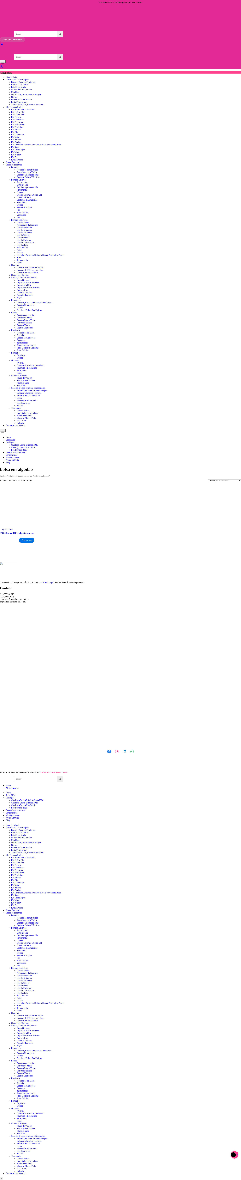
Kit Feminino (17, 127)
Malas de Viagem (24, 378)
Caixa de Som (23, 410)
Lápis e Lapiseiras (25, 328)
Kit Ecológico (17, 122)
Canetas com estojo (25, 315)
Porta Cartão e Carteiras (21, 99)
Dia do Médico (23, 237)
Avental (20, 363)
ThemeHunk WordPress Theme (53, 772)
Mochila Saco (23, 383)
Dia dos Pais (11, 77)
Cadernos (21, 340)
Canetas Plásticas (24, 323)
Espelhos (21, 355)
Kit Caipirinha (17, 114)
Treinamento (22, 260)
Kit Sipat (15, 147)
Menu (8, 785)
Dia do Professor (24, 240)
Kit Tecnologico (18, 149)
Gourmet (15, 360)
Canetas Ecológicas (25, 305)
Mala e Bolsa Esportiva (21, 89)
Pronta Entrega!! (13, 162)
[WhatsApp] (132, 751)
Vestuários (21, 215)
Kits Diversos (17, 160)
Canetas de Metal (24, 317)
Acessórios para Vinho (27, 172)
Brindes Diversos (18, 180)
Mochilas (15, 92)
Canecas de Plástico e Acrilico (30, 270)
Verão (19, 262)
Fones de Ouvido (24, 415)
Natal (19, 250)
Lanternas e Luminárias (27, 200)
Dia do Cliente (23, 235)
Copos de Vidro (24, 285)
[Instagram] (117, 751)
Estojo (19, 398)
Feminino (15, 353)
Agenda (20, 335)
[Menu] (3, 61)
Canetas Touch (23, 325)
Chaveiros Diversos (19, 275)
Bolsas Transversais (19, 84)
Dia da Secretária (24, 227)
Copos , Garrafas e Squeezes (23, 277)
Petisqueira (21, 370)
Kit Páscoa (16, 139)
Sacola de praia (23, 403)
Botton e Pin (22, 185)
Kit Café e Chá (17, 112)
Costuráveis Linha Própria (17, 79)
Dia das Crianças (24, 230)
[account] (1, 67)
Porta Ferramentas (19, 102)
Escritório (15, 330)
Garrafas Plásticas (24, 292)
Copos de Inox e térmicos (28, 282)
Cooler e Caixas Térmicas (28, 177)
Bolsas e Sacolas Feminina (28, 395)
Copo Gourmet (23, 280)
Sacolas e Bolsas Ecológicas (29, 310)
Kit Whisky (16, 155)
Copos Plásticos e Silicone (28, 287)
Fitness (20, 192)
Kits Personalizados (14, 107)
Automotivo (22, 182)
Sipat (19, 257)
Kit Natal (15, 137)
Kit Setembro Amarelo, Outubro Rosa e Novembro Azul (36, 144)
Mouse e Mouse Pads (26, 418)
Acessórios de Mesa (25, 333)
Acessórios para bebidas (27, 170)
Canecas (15, 265)
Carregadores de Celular (27, 413)
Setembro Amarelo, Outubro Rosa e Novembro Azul (40, 255)
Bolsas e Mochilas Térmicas (29, 393)
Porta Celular (22, 212)
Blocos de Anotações (26, 338)
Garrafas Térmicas (25, 295)
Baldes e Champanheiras (27, 175)
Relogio (20, 423)
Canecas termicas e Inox (27, 272)
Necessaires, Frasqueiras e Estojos (26, 94)
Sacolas (20, 405)
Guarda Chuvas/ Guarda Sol (29, 195)
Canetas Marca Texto (26, 320)
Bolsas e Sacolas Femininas (23, 82)
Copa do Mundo (13, 825)
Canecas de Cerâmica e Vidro (30, 267)
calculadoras (22, 343)
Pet (18, 210)
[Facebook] (109, 751)
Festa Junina (22, 247)
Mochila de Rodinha (26, 380)
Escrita (14, 312)
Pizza (19, 373)
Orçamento (27, 540)
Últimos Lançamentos (15, 425)
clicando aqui (47, 582)
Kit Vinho (15, 152)
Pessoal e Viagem (24, 207)
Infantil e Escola (24, 197)
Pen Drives (21, 420)
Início (2, 476)
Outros (14, 97)
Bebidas (14, 167)
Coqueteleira (22, 290)
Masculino (21, 202)
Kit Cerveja (16, 117)
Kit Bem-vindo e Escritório (23, 109)
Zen (18, 217)
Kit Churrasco (17, 119)
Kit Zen (14, 157)
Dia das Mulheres (24, 232)
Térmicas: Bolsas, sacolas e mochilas (27, 104)
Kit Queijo (16, 142)
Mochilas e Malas (19, 375)
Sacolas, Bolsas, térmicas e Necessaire (28, 388)
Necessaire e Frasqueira (27, 400)
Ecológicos (16, 300)
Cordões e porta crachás (27, 187)
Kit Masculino (17, 134)
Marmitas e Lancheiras (27, 368)
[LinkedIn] (124, 751)
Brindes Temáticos (19, 220)
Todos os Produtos (14, 165)
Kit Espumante (17, 124)
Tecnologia (16, 408)
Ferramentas (22, 190)
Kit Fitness (16, 129)
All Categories (12, 788)
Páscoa (20, 252)
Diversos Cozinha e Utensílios (30, 365)
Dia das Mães (23, 222)
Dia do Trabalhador (25, 242)
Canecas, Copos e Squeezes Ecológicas (34, 302)
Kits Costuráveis (18, 87)
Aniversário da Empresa (27, 225)
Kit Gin (14, 132)
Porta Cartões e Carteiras (27, 348)
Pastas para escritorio (26, 345)
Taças (19, 297)
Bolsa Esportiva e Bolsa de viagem (32, 390)
